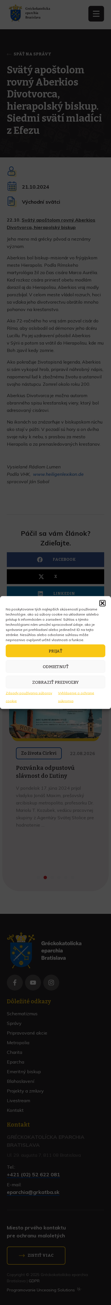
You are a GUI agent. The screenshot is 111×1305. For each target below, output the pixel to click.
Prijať (55, 650)
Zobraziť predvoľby (55, 682)
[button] (102, 603)
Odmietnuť (56, 666)
